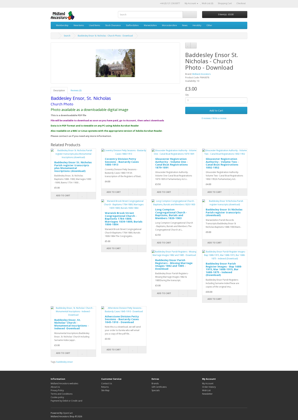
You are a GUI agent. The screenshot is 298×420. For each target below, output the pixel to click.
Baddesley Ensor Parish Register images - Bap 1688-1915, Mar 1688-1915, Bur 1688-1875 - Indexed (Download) (224, 269)
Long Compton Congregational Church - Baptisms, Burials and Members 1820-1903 (171, 214)
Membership (62, 25)
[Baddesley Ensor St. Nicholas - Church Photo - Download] (115, 63)
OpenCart (68, 413)
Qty (187, 94)
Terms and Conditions (61, 393)
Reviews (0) (76, 90)
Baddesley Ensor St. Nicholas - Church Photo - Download (105, 35)
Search (67, 35)
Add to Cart (216, 110)
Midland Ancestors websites (64, 383)
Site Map (105, 390)
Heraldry (197, 25)
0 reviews (206, 118)
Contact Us (106, 383)
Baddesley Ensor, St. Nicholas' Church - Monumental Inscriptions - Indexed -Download (71, 324)
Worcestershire (169, 25)
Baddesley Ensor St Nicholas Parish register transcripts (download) (224, 212)
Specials (156, 390)
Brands (155, 383)
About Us (55, 386)
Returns (105, 386)
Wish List (206, 390)
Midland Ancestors (201, 74)
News (184, 25)
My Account (207, 383)
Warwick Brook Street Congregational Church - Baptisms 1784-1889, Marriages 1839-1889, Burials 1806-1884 (123, 218)
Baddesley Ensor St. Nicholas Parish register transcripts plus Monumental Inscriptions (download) (73, 167)
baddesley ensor (64, 361)
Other (209, 25)
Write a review (219, 118)
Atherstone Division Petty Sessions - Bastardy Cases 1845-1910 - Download (122, 319)
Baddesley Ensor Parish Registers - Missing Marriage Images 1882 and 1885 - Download (173, 264)
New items (79, 25)
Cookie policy (57, 397)
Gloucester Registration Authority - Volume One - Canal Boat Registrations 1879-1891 (171, 163)
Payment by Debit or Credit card (66, 400)
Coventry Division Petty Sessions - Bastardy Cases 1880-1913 (122, 161)
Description (59, 90)
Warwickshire (150, 25)
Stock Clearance (113, 25)
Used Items (94, 25)
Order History (209, 386)
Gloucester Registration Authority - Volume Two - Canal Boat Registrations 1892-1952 (222, 163)
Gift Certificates (159, 386)
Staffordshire (132, 25)
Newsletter (207, 393)
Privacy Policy (57, 390)
